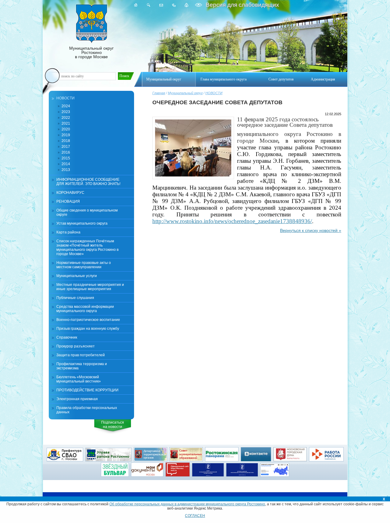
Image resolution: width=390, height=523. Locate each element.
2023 (66, 112)
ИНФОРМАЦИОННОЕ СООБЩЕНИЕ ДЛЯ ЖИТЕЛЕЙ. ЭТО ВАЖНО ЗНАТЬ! (88, 181)
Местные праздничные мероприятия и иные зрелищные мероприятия (90, 287)
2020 (66, 129)
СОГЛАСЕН (195, 516)
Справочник (66, 337)
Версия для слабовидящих (241, 5)
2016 (66, 152)
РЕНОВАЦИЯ (68, 201)
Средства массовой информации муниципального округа (85, 308)
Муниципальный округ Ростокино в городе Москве (91, 52)
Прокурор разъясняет (75, 346)
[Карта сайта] (174, 5)
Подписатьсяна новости (112, 424)
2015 (66, 158)
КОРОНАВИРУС (70, 192)
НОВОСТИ (213, 93)
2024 (66, 106)
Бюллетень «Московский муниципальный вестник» (78, 379)
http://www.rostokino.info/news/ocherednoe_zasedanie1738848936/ (232, 221)
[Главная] (136, 5)
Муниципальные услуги (76, 276)
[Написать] (161, 5)
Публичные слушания (75, 298)
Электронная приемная (77, 399)
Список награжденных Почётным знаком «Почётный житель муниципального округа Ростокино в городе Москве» (87, 247)
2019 (66, 135)
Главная (158, 93)
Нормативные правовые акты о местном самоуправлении (83, 265)
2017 (66, 146)
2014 (66, 164)
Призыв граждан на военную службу (87, 328)
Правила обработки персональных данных (86, 410)
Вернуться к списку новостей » (310, 230)
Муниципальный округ (185, 93)
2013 (66, 170)
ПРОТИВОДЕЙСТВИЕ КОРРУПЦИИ (87, 390)
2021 (66, 123)
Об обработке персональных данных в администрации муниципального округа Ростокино (187, 504)
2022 (66, 118)
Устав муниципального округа (82, 223)
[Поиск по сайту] (148, 5)
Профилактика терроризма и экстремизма (81, 366)
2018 (66, 141)
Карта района (68, 232)
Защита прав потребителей (80, 355)
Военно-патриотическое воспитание (88, 320)
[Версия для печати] (187, 5)
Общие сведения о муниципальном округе (87, 212)
